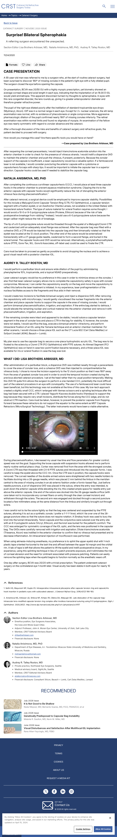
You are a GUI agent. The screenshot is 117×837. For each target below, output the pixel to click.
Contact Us (62, 805)
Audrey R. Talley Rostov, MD (27, 662)
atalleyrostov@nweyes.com (27, 676)
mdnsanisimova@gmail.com (28, 654)
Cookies (58, 761)
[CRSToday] (20, 6)
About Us (58, 770)
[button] (13, 583)
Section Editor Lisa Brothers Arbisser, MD (34, 618)
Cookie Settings (83, 829)
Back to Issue (11, 23)
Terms (58, 753)
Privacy (58, 745)
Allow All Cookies (103, 829)
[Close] (110, 818)
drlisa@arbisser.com (24, 635)
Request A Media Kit (58, 778)
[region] (58, 824)
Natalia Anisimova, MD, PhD (27, 643)
